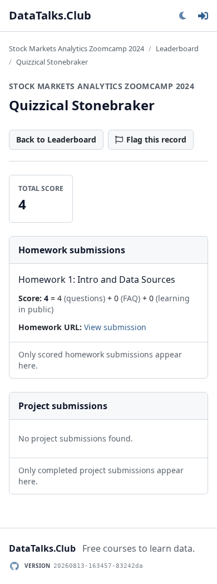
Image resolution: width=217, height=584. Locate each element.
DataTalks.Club (50, 15)
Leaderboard (177, 48)
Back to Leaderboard (56, 139)
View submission (115, 327)
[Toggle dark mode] (182, 15)
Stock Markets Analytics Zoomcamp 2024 (76, 48)
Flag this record (156, 139)
